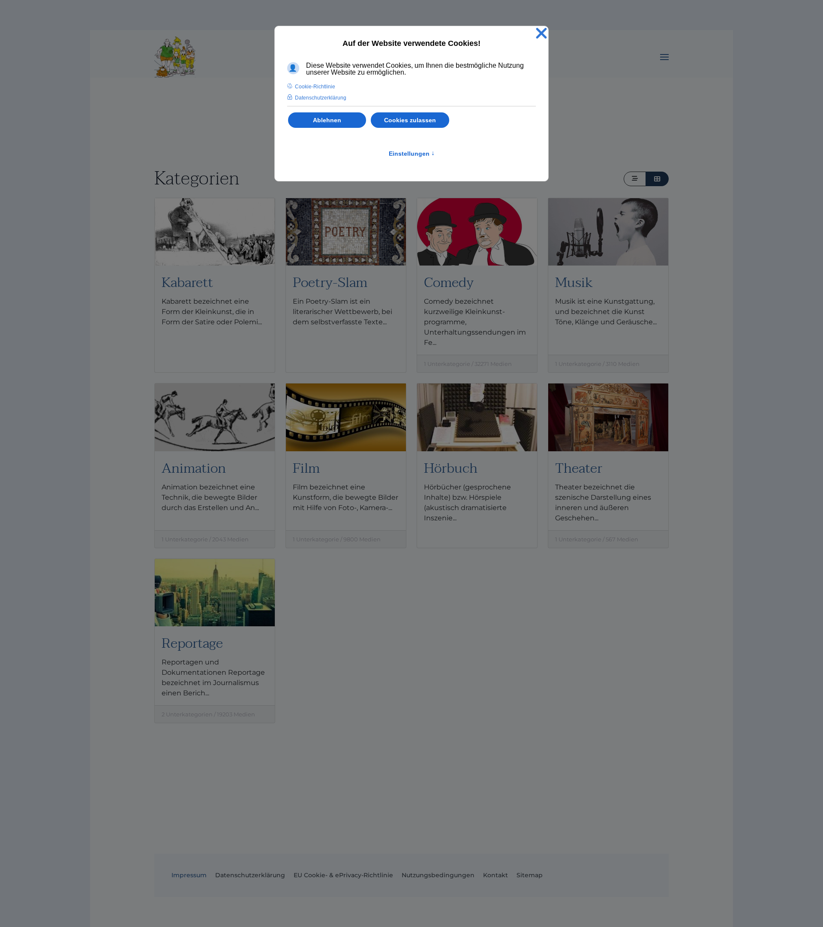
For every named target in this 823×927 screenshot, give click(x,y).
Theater (578, 468)
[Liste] (635, 179)
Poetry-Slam (330, 282)
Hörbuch (451, 468)
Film (306, 468)
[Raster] (657, 179)
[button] (664, 57)
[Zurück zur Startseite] (174, 57)
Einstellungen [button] (412, 153)
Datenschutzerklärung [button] (320, 98)
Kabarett (187, 282)
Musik (574, 282)
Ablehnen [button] (327, 120)
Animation (194, 468)
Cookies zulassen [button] (410, 120)
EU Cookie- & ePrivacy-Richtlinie (343, 875)
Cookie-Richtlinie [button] (315, 87)
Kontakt (495, 875)
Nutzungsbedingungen (438, 875)
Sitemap (530, 875)
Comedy (449, 282)
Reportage (192, 643)
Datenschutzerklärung (250, 875)
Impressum (189, 875)
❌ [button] (541, 33)
